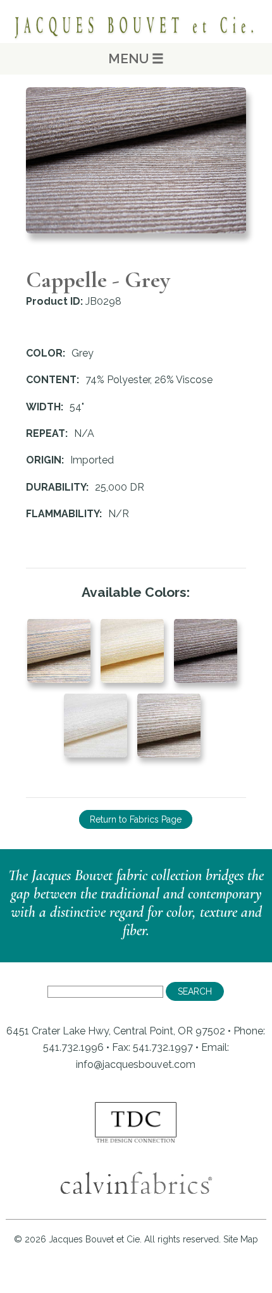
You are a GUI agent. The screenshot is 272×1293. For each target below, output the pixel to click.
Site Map (240, 1239)
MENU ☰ (136, 58)
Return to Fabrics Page (136, 819)
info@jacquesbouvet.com (135, 1064)
